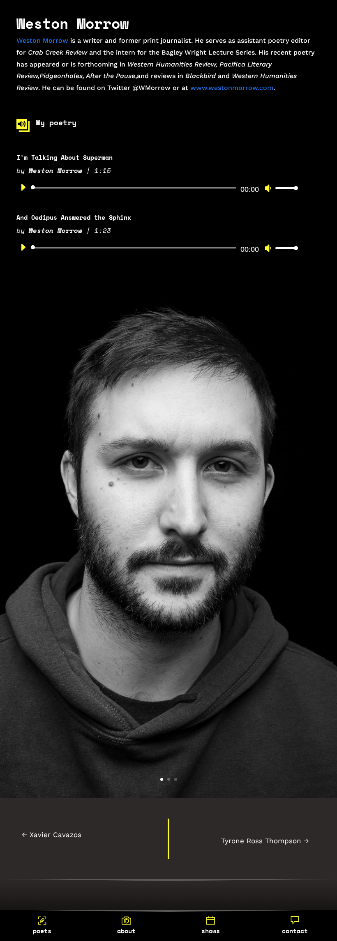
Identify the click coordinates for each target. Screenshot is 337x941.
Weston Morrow (42, 40)
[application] (156, 188)
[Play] (23, 187)
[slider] (284, 188)
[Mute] (268, 188)
